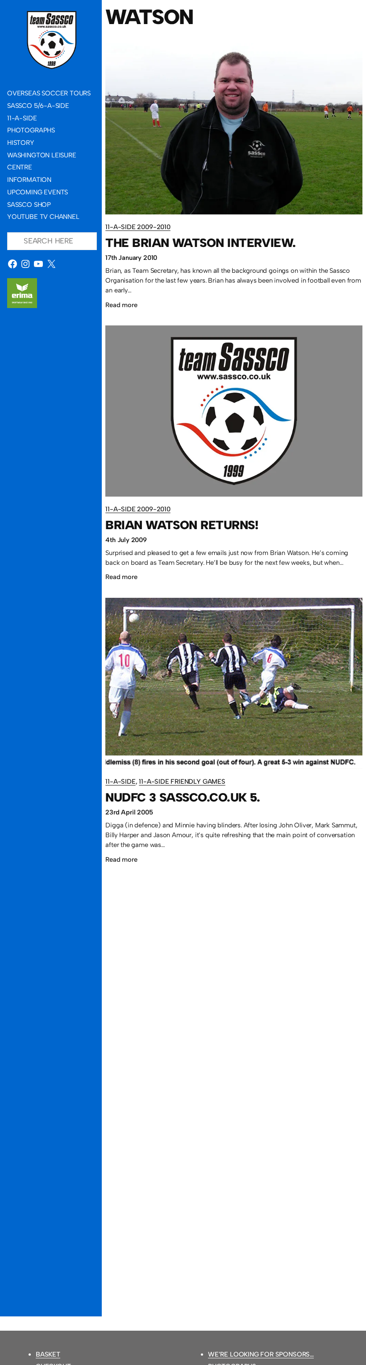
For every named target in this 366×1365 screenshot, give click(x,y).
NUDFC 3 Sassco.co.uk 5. (182, 798)
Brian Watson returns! (181, 525)
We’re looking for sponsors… (261, 1354)
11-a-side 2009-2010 (138, 227)
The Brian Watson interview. (200, 243)
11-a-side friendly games (182, 781)
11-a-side (120, 781)
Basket (48, 1354)
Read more (121, 306)
